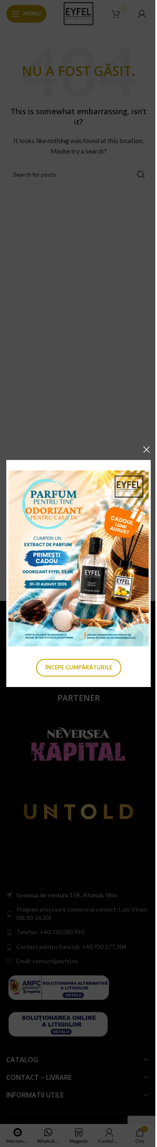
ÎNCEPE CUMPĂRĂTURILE (78, 667)
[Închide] (146, 449)
